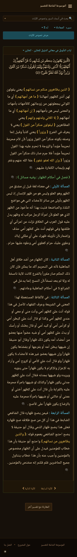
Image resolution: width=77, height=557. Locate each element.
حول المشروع (24, 545)
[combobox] (38, 18)
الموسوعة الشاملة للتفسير (53, 545)
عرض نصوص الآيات (38, 35)
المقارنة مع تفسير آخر (38, 507)
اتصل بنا (8, 545)
